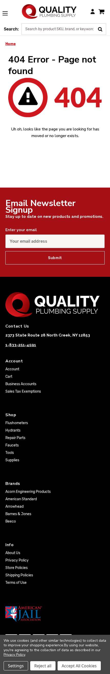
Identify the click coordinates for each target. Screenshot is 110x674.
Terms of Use (16, 582)
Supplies (12, 460)
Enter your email (21, 230)
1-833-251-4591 (20, 345)
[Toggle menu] (8, 10)
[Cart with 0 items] (101, 11)
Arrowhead (14, 506)
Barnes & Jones (18, 514)
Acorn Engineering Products (28, 491)
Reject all (42, 666)
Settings (16, 666)
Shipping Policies (19, 575)
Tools (9, 453)
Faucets (12, 445)
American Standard (21, 499)
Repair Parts (15, 438)
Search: (11, 29)
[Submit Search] (102, 29)
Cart (8, 376)
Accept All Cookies (79, 666)
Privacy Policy (17, 560)
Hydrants (12, 430)
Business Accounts (20, 384)
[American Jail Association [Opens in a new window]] (55, 614)
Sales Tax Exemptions (23, 391)
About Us (12, 553)
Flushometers (16, 423)
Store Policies (16, 568)
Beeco (10, 521)
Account (12, 369)
